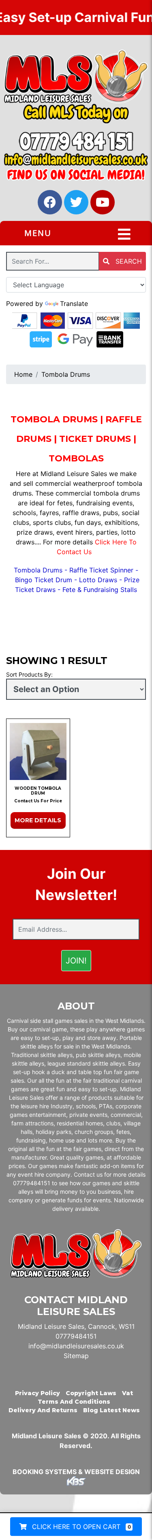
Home (23, 374)
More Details (38, 820)
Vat (127, 1393)
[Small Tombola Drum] (38, 751)
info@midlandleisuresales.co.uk (76, 1346)
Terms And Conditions (74, 1401)
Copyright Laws (91, 1393)
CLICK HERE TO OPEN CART (80, 1527)
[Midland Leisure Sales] (76, 76)
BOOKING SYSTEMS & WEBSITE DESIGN (76, 1472)
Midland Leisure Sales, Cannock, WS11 (76, 1326)
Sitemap (76, 1356)
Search (127, 261)
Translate (74, 303)
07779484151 (76, 1336)
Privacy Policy (37, 1393)
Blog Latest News (111, 1410)
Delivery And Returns (43, 1410)
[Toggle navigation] (124, 234)
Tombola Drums (65, 374)
